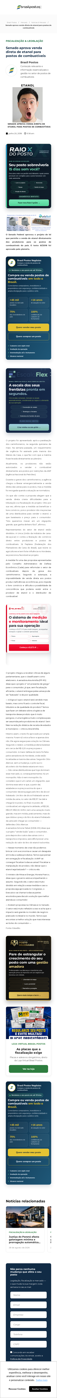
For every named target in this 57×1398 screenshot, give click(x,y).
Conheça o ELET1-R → (29, 647)
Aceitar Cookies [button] (40, 1389)
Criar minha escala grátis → (29, 427)
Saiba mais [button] (42, 1380)
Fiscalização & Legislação (24, 41)
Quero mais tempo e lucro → (29, 995)
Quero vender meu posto (28, 327)
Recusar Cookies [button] (17, 1389)
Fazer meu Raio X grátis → (29, 203)
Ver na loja (28, 1069)
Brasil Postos (12, 22)
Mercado (24, 22)
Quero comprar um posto (28, 336)
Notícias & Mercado (38, 22)
